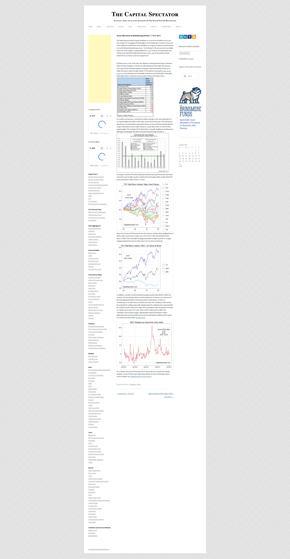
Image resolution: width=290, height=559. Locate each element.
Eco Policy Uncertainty (95, 375)
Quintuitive (92, 511)
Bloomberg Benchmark (96, 326)
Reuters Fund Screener (96, 454)
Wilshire (91, 424)
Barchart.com (92, 356)
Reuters (91, 267)
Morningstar (92, 389)
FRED (90, 383)
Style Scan (91, 457)
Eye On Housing (93, 299)
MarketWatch (93, 536)
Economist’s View (94, 296)
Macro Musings (93, 340)
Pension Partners (94, 313)
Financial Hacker (94, 487)
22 (196, 158)
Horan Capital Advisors (96, 305)
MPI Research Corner (95, 310)
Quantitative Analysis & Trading (99, 500)
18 (183, 158)
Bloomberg (92, 253)
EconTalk (91, 335)
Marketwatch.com (94, 264)
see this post (140, 318)
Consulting (141, 27)
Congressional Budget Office (98, 185)
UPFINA (90, 316)
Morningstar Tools (94, 449)
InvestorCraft (92, 446)
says (149, 51)
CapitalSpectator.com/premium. (141, 376)
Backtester (92, 435)
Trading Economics (94, 419)
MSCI (90, 386)
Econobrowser (93, 291)
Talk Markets (92, 245)
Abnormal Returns (94, 228)
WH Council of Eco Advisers (97, 204)
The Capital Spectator (145, 13)
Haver (90, 302)
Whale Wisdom (93, 422)
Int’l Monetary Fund (94, 215)
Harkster (91, 231)
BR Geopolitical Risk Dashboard (99, 370)
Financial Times (93, 261)
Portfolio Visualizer (94, 451)
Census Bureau (93, 182)
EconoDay (91, 533)
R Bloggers (92, 514)
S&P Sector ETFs (93, 408)
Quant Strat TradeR (95, 509)
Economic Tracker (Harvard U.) (98, 481)
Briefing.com (92, 530)
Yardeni (91, 318)
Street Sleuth (92, 242)
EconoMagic (92, 373)
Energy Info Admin (94, 188)
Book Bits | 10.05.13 (125, 394)
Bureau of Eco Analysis (96, 177)
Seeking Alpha (93, 239)
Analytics (110, 27)
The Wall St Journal (94, 269)
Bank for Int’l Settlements (96, 212)
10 (180, 156)
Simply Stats (92, 517)
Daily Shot (91, 288)
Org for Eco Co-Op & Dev (96, 218)
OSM (90, 495)
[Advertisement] (99, 69)
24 (180, 161)
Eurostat (91, 381)
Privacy (178, 27)
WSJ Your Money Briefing (96, 348)
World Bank (92, 220)
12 (186, 156)
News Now (92, 234)
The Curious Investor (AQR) (97, 329)
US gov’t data (92, 427)
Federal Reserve (94, 190)
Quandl (90, 400)
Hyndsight (91, 492)
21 (192, 158)
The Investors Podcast (96, 337)
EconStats (91, 378)
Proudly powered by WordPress (98, 549)
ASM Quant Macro (94, 470)
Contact (154, 27)
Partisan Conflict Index (96, 397)
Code (130, 27)
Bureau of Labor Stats (95, 180)
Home (90, 27)
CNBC (90, 256)
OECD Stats (92, 392)
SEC (89, 199)
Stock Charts (92, 416)
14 (192, 156)
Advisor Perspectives (95, 280)
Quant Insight (93, 503)
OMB (90, 196)
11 (183, 156)
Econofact (91, 294)
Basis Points (92, 283)
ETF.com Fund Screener (96, 438)
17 (180, 158)
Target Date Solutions (95, 460)
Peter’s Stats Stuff (94, 498)
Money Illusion (93, 307)
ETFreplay (91, 441)
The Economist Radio (95, 332)
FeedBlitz (191, 59)
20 (189, 158)
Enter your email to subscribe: (189, 46)
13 (189, 156)
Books (121, 27)
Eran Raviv (92, 484)
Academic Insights (94, 277)
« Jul (180, 166)
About (99, 27)
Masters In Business (95, 345)
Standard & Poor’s (94, 413)
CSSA (90, 476)
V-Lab (90, 462)
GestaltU (91, 490)
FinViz (90, 443)
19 (186, 158)
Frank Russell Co (94, 403)
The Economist (93, 258)
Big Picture (91, 286)
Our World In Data (94, 394)
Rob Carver (92, 473)
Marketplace (92, 343)
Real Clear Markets (94, 237)
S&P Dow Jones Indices (96, 411)
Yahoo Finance (93, 362)
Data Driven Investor (95, 479)
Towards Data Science (96, 519)
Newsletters (166, 27)
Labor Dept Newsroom (96, 193)
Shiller (90, 405)
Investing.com (93, 359)
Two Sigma (92, 522)
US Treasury (92, 201)
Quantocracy (93, 506)
